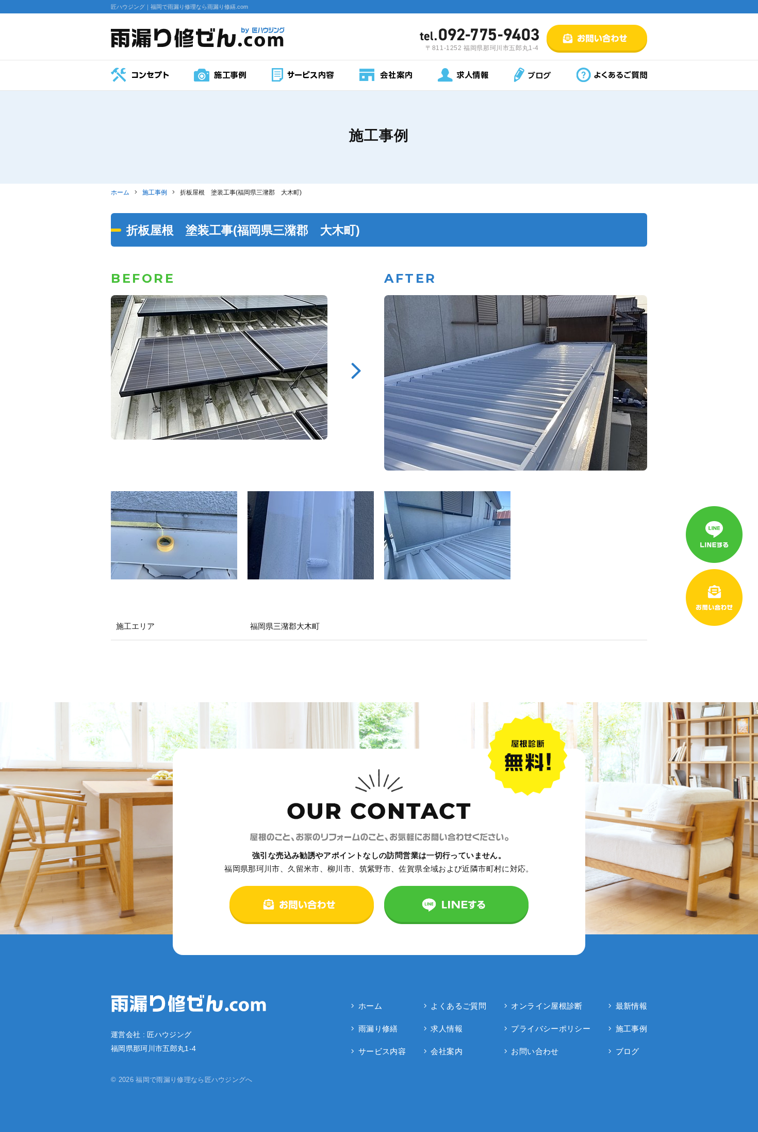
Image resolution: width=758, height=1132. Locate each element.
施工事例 (632, 1028)
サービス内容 (382, 1051)
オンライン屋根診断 (546, 1005)
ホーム (370, 1005)
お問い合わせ (534, 1051)
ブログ (627, 1051)
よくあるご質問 (458, 1005)
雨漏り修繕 (378, 1028)
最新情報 (632, 1005)
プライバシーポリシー (550, 1028)
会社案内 (447, 1051)
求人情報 (447, 1028)
